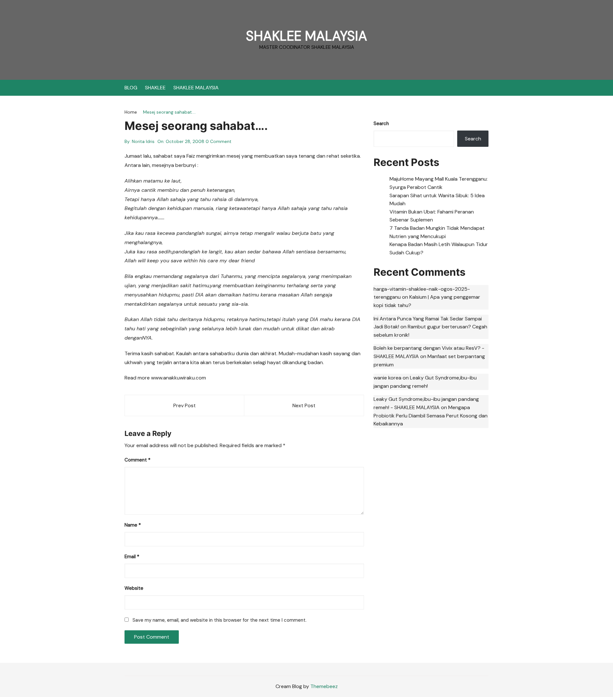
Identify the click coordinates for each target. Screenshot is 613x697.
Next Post (303, 405)
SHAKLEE (155, 87)
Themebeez (324, 686)
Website (134, 588)
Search (381, 123)
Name (133, 525)
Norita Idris (143, 141)
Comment (137, 460)
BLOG (131, 87)
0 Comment (218, 141)
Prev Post (184, 405)
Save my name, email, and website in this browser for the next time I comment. (219, 620)
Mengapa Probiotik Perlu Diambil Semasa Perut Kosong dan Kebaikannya (431, 415)
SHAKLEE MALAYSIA (306, 36)
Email (132, 556)
